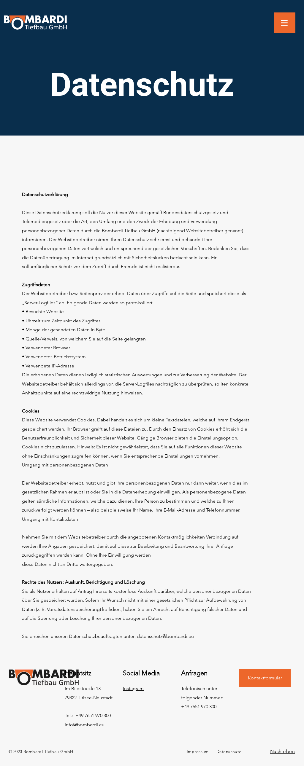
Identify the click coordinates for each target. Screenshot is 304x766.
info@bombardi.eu (84, 724)
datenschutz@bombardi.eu (165, 636)
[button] (284, 22)
